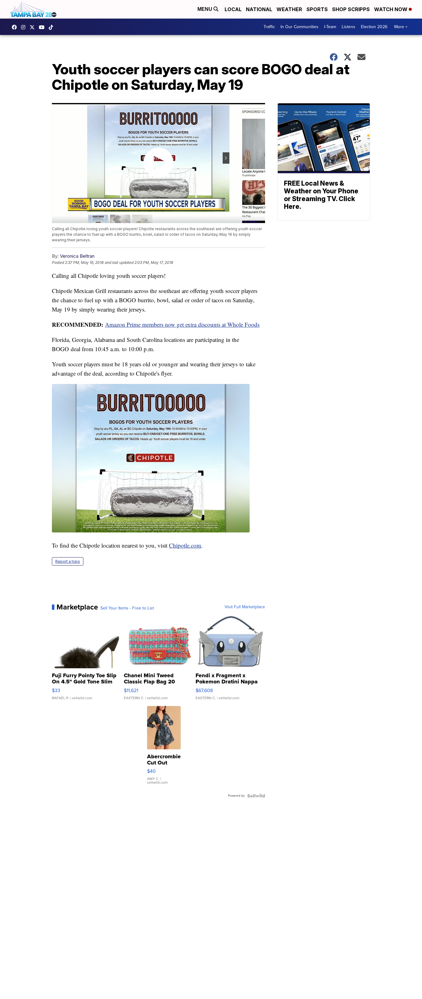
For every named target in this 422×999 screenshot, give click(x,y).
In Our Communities (300, 27)
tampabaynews (16, 27)
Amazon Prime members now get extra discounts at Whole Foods (182, 324)
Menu (205, 9)
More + (400, 27)
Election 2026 (374, 27)
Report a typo (67, 561)
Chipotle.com (185, 545)
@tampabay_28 (52, 27)
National (259, 9)
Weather (289, 9)
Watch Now (391, 9)
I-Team (330, 27)
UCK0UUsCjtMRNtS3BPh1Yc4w (43, 27)
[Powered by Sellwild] (256, 796)
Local (233, 9)
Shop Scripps (351, 9)
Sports (317, 9)
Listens (348, 27)
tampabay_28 (24, 27)
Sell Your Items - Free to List (127, 608)
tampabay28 (34, 27)
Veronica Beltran (77, 256)
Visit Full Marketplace (245, 607)
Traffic (269, 27)
